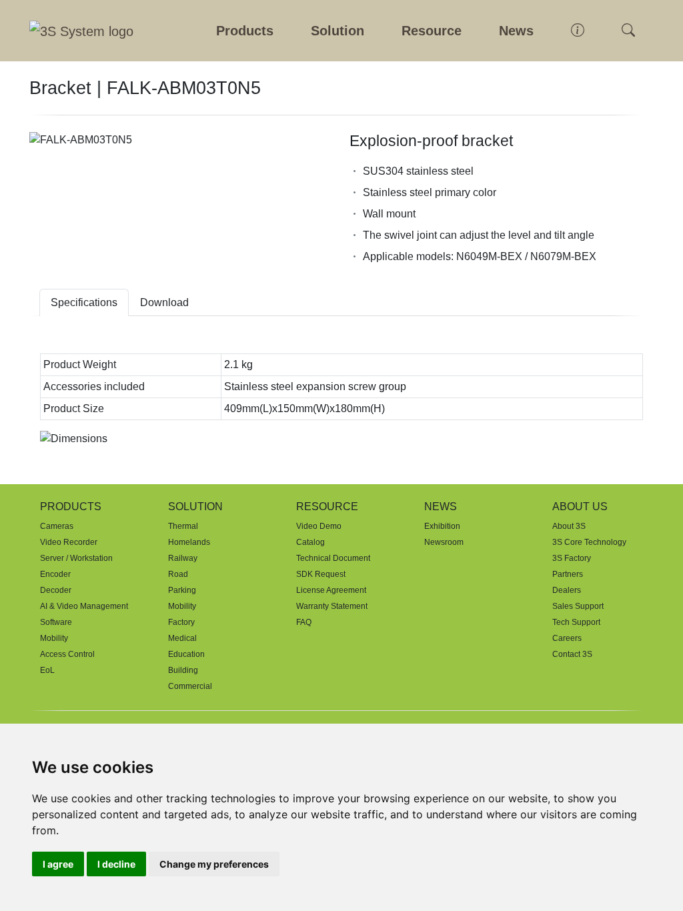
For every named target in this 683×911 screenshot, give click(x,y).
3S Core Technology (589, 542)
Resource (432, 30)
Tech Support (576, 622)
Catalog (310, 542)
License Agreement (331, 590)
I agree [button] (58, 864)
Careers (567, 638)
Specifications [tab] (84, 302)
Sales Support (578, 606)
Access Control (67, 654)
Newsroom (444, 542)
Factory (181, 622)
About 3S (569, 526)
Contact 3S (572, 654)
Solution (337, 30)
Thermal (183, 526)
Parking (182, 590)
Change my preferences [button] (214, 864)
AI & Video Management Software (84, 614)
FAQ (303, 622)
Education (186, 654)
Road (178, 574)
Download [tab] (164, 302)
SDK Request (321, 574)
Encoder (55, 574)
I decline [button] (116, 864)
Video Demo (319, 526)
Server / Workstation (76, 558)
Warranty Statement (332, 606)
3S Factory (571, 558)
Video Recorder (68, 542)
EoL (47, 670)
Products (244, 30)
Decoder (55, 590)
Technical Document (333, 558)
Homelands (189, 542)
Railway (182, 558)
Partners (567, 574)
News (516, 30)
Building (183, 670)
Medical (182, 638)
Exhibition (442, 526)
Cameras (56, 526)
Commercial (190, 686)
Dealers (566, 590)
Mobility (54, 638)
